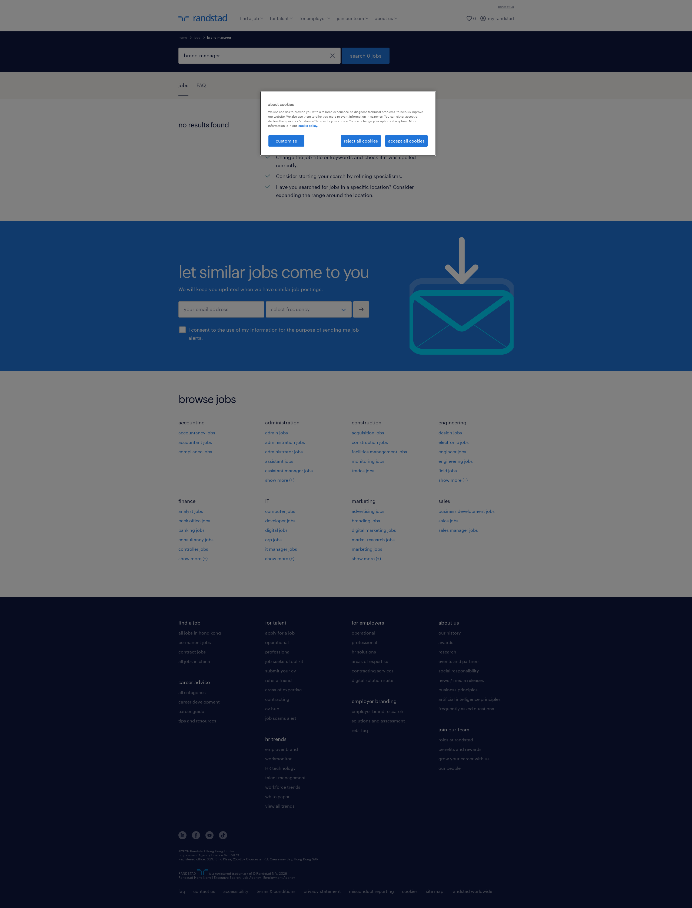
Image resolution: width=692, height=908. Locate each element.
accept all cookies (406, 140)
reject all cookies (361, 140)
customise (286, 140)
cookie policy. (308, 125)
